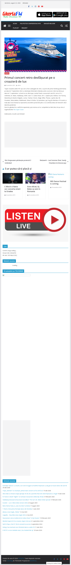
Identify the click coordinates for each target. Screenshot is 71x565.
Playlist (16, 28)
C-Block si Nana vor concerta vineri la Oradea (12, 189)
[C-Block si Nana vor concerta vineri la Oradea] (13, 174)
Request (24, 28)
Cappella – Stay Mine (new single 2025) (14, 515)
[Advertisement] (35, 134)
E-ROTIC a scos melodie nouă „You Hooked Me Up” (18, 530)
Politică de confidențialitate (30, 23)
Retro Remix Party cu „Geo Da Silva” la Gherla (16, 506)
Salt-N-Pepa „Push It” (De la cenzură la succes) (17, 524)
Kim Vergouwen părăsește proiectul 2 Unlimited (18, 161)
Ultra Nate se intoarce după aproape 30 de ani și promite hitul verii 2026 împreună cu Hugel (30, 494)
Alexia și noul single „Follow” (11, 512)
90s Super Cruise (19, 109)
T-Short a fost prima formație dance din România (17, 509)
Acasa (15, 23)
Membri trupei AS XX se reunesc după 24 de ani (17, 521)
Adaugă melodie (49, 23)
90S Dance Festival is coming (58, 182)
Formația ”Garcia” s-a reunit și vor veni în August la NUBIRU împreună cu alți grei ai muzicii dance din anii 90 (35, 486)
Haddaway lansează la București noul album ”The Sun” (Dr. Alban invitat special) (26, 500)
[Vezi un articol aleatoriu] (66, 26)
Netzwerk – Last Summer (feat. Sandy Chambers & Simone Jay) (53, 161)
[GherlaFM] (5, 26)
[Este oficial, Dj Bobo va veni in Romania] (35, 174)
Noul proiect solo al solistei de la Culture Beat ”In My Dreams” (21, 518)
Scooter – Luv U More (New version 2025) (15, 503)
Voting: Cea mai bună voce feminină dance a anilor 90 (19, 527)
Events (7, 73)
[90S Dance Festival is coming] (58, 174)
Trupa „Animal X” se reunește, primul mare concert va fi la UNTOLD (23, 491)
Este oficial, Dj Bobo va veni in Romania (33, 189)
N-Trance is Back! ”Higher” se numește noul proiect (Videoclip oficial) (23, 497)
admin (19, 85)
